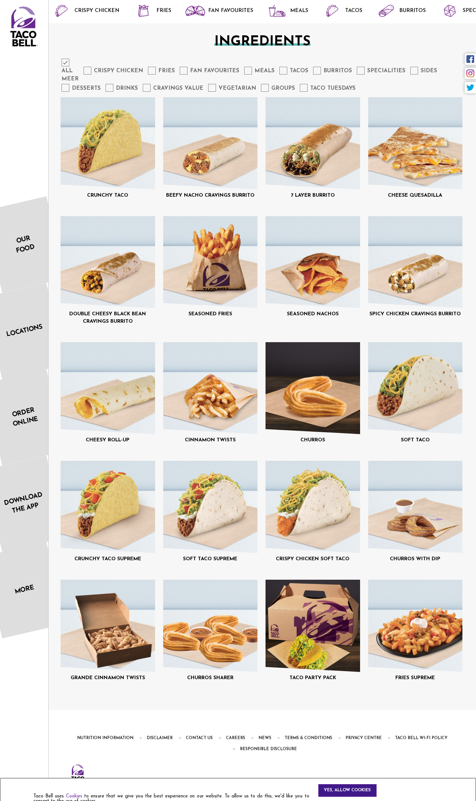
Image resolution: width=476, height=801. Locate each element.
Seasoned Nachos (313, 314)
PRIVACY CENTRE (364, 738)
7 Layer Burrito (313, 195)
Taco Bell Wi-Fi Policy (421, 738)
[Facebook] (470, 59)
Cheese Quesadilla (415, 195)
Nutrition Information (105, 738)
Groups (283, 88)
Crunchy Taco (107, 195)
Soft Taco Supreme (210, 559)
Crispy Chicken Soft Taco (312, 559)
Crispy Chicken (96, 10)
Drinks (127, 88)
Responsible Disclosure (268, 749)
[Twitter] (470, 87)
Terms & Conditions (308, 738)
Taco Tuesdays (333, 88)
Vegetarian (237, 88)
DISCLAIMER (160, 738)
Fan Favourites (230, 10)
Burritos (412, 10)
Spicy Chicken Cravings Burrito (415, 314)
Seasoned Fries (210, 314)
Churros (312, 440)
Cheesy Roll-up (108, 440)
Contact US (199, 738)
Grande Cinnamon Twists (108, 677)
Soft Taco (415, 440)
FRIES (163, 10)
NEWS (264, 738)
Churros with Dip (415, 559)
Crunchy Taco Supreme (107, 559)
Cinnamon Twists (210, 440)
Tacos (353, 10)
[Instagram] (470, 73)
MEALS (299, 10)
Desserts (86, 88)
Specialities (386, 71)
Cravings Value (178, 88)
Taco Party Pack (312, 677)
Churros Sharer (210, 677)
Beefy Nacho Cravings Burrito (210, 195)
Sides (429, 71)
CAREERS (235, 738)
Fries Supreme (415, 677)
